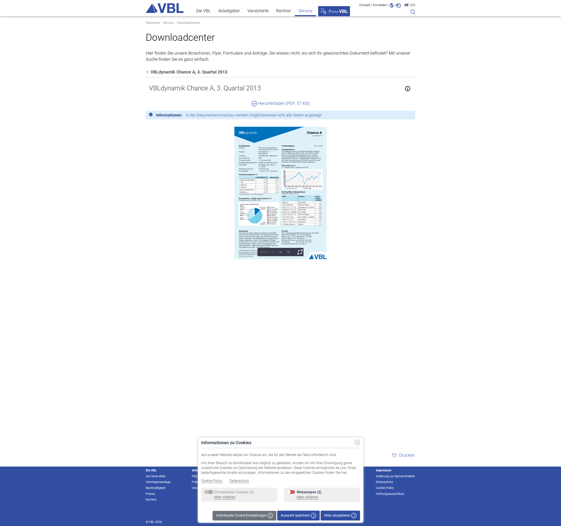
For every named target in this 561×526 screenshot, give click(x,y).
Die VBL (203, 10)
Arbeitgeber (229, 10)
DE (406, 5)
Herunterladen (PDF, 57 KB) (283, 103)
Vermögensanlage (158, 482)
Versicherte (258, 10)
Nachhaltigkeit (155, 488)
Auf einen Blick (155, 476)
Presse (150, 494)
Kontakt (364, 5)
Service (305, 10)
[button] (403, 455)
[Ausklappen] (298, 252)
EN (413, 5)
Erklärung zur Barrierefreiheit (395, 476)
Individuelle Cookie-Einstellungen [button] (242, 515)
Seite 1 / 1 (266, 252)
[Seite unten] (287, 252)
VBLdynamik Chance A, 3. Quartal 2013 (205, 88)
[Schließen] (399, 115)
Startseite (153, 23)
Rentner (283, 10)
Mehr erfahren (225, 497)
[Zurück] (148, 72)
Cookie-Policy (212, 481)
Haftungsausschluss (390, 494)
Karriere (151, 499)
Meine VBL (334, 11)
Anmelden (380, 5)
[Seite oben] (279, 252)
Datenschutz (239, 481)
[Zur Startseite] (164, 8)
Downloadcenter (188, 23)
